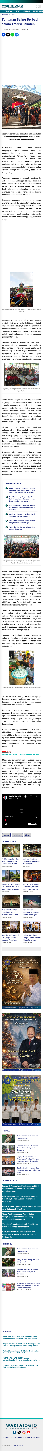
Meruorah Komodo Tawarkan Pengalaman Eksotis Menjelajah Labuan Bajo (31, 912)
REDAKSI (6, 1437)
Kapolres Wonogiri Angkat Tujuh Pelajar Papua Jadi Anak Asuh (22, 515)
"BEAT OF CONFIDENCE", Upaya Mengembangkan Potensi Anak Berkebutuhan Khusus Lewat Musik (20, 1359)
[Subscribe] (28, 1434)
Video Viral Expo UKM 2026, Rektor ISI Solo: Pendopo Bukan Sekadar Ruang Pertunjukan (20, 1337)
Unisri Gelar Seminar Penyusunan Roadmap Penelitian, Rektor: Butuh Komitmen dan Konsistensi (20, 1199)
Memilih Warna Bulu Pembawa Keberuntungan (27, 1137)
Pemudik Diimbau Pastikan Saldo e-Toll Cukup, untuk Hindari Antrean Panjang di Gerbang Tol (19, 1234)
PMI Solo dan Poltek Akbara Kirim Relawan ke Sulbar (22, 528)
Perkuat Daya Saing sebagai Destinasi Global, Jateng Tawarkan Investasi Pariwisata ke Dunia (32, 937)
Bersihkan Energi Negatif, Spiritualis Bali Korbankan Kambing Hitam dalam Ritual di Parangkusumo (22, 499)
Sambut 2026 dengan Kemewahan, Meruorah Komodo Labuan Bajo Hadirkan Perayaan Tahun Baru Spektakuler (32, 887)
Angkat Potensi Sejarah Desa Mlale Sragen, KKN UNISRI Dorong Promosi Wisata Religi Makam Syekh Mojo (21, 1345)
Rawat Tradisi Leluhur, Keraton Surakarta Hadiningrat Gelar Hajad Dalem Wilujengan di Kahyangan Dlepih (22, 490)
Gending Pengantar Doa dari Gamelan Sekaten (20, 754)
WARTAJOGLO (18, 1445)
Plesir (13, 14)
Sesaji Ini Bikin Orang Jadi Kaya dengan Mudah (28, 1261)
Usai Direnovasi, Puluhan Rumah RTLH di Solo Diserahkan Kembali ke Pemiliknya (22, 508)
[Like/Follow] (14, 1434)
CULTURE (26, 11)
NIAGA (18, 11)
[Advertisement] (21, 61)
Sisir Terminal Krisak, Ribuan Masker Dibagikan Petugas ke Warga (22, 522)
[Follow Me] (19, 1434)
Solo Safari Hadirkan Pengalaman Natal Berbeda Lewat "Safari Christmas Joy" (10, 912)
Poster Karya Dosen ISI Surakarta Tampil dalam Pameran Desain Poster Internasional (28, 1285)
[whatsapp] (12, 34)
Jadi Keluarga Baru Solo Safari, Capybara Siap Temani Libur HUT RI (10, 861)
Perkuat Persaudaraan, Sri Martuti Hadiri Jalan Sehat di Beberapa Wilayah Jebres (20, 1352)
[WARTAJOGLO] (12, 7)
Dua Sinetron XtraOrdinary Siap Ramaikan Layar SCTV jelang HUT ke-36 (29, 1170)
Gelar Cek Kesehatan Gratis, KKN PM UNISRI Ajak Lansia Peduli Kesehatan (20, 1366)
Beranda (5, 14)
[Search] (40, 2)
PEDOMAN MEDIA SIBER (31, 1437)
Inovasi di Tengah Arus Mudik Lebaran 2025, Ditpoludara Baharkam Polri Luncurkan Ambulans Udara (20, 1188)
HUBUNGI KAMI (16, 1437)
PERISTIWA (8, 11)
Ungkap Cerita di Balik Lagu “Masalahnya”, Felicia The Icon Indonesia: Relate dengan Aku (28, 1159)
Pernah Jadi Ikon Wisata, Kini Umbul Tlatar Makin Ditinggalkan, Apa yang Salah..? (11, 887)
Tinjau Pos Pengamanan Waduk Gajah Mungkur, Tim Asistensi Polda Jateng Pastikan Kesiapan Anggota (18, 1216)
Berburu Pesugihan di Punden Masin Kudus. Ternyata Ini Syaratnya (27, 1148)
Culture (6, 835)
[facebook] (4, 34)
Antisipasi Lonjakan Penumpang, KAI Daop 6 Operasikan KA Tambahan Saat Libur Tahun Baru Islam (31, 861)
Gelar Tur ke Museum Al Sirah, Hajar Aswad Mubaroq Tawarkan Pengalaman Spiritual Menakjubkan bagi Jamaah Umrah (10, 937)
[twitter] (8, 34)
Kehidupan (17, 835)
